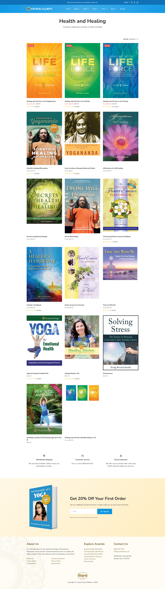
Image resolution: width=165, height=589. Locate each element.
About (113, 9)
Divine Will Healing (71, 236)
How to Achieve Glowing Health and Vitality (80, 168)
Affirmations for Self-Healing (113, 168)
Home (68, 9)
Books (76, 9)
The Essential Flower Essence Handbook (117, 236)
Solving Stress (108, 373)
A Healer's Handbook (34, 305)
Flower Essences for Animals (74, 305)
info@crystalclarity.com (121, 551)
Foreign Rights (31, 561)
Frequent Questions (58, 558)
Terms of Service (90, 559)
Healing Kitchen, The (72, 373)
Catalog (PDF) (31, 563)
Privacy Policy (56, 561)
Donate (122, 9)
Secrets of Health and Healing (37, 236)
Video (95, 9)
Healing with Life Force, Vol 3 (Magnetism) (41, 101)
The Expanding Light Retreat (93, 551)
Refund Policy (55, 563)
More (104, 9)
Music (85, 9)
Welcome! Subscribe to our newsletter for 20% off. (82, 2)
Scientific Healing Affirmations (37, 168)
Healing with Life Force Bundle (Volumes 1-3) (80, 437)
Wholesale (30, 558)
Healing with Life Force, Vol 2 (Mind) (77, 101)
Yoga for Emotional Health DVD (37, 373)
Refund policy (88, 561)
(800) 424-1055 (119, 549)
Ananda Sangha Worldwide (93, 549)
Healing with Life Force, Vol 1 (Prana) (115, 101)
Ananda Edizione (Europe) (92, 556)
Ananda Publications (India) (93, 554)
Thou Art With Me (109, 305)
